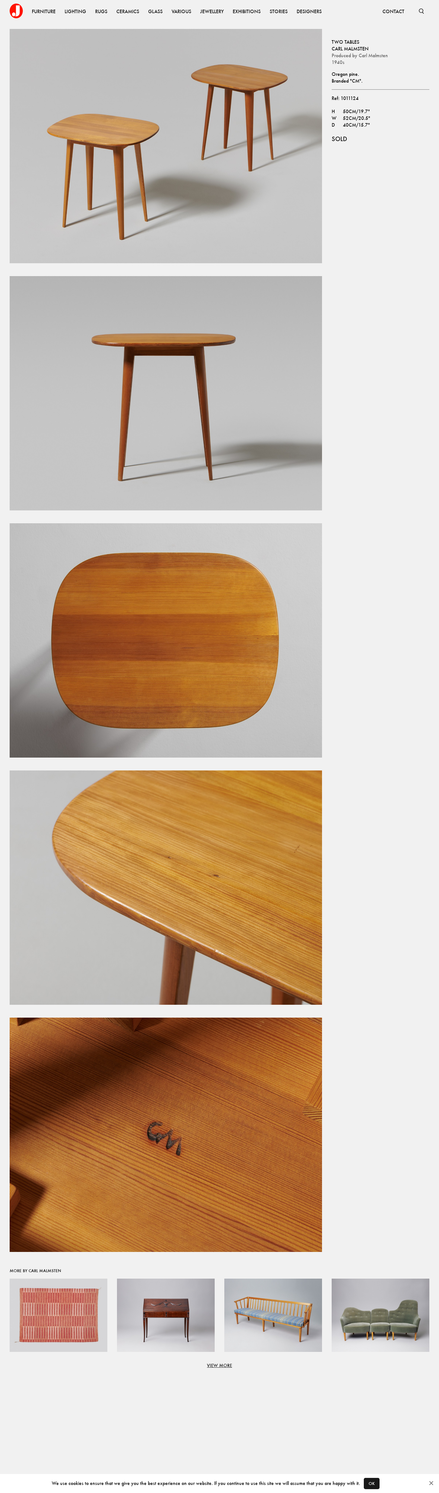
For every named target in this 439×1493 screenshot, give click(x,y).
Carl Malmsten (350, 49)
